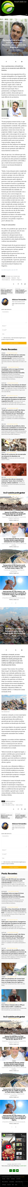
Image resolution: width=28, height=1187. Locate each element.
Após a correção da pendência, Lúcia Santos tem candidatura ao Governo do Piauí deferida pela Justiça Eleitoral (13, 427)
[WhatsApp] (25, 283)
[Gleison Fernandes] (8, 50)
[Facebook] (18, 283)
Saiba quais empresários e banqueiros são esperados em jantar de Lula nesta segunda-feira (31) (13, 399)
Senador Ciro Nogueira (16, 279)
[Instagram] (14, 1170)
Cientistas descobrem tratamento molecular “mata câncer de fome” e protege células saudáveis (12, 480)
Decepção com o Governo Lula (13, 276)
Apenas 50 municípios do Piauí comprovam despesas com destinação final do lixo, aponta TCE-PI (14, 514)
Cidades (3, 353)
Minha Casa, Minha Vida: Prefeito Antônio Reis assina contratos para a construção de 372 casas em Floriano (7, 291)
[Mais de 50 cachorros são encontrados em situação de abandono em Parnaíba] (14, 445)
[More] (21, 61)
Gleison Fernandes (15, 50)
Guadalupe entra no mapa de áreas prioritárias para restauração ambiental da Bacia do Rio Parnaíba (12, 370)
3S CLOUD (22, 1176)
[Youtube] (17, 1170)
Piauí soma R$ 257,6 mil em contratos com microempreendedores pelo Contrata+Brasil (13, 356)
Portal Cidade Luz (6, 279)
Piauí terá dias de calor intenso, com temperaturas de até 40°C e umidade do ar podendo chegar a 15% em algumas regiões (14, 594)
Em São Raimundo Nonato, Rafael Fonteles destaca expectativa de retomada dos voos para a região (14, 540)
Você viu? (3, 383)
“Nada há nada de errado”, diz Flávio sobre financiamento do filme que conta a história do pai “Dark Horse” (13, 411)
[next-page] (15, 603)
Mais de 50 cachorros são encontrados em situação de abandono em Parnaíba (13, 456)
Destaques (4, 367)
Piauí (14, 510)
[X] (21, 283)
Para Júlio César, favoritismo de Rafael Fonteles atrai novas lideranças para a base (13, 386)
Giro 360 (3, 395)
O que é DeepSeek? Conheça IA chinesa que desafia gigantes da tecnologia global (21, 291)
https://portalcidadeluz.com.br (18, 301)
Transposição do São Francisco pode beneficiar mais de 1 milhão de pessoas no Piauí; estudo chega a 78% (14, 566)
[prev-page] (12, 603)
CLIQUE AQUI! (22, 1165)
